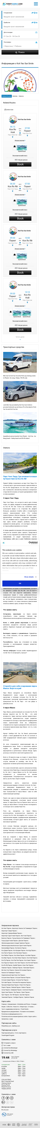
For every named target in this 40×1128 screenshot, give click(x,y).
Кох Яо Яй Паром (7, 965)
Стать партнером (20, 1033)
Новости (16, 1006)
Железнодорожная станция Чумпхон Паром (15, 943)
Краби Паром (17, 965)
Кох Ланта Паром (7, 953)
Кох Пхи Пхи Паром (17, 960)
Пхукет (27, 131)
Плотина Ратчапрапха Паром (21, 982)
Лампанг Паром (6, 967)
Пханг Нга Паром (25, 985)
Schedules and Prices (23, 1004)
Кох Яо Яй (13, 186)
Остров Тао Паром (22, 980)
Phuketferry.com (6, 1026)
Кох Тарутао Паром (8, 963)
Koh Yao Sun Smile (24, 119)
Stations (21, 96)
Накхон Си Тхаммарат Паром (11, 972)
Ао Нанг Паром (6, 928)
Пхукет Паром (6, 987)
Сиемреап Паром (16, 990)
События (9, 1006)
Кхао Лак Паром (28, 965)
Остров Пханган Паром (22, 977)
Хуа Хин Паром (24, 995)
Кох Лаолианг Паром (20, 953)
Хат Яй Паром (14, 995)
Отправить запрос (10, 1043)
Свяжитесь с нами (7, 1019)
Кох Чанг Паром (20, 963)
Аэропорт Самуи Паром (9, 931)
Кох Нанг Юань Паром (19, 958)
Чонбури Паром (18, 997)
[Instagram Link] (11, 1098)
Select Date (9, 109)
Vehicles (14, 96)
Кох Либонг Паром (7, 955)
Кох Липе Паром (19, 955)
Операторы (23, 1006)
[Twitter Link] (7, 1098)
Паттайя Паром (6, 982)
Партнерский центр (8, 1033)
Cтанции (33, 1004)
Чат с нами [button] (7, 1045)
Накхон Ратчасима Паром (23, 970)
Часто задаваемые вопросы (11, 1009)
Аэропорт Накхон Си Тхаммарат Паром (24, 928)
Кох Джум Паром (7, 950)
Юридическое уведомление (10, 1011)
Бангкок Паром (6, 938)
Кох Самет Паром (29, 960)
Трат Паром (5, 995)
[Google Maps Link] (3, 1102)
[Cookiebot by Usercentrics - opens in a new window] (29, 542)
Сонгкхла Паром (28, 990)
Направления (12, 1004)
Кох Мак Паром (30, 955)
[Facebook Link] (3, 1098)
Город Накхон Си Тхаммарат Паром (23, 938)
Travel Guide (24, 1009)
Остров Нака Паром (8, 977)
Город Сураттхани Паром (9, 940)
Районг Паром (26, 987)
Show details (29, 577)
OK (20, 583)
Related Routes (6, 96)
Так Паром (17, 992)
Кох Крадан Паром (19, 950)
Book (20, 164)
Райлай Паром (15, 987)
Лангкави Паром (28, 967)
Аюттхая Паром (26, 935)
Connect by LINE (8, 1053)
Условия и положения (27, 1011)
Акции (3, 1006)
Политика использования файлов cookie (14, 1016)
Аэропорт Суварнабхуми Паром (11, 933)
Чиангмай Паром (7, 997)
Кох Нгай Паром (32, 958)
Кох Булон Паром (20, 948)
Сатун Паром (6, 990)
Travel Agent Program (8, 1035)
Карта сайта (32, 1016)
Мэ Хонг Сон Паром (8, 970)
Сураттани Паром (7, 992)
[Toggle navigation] (36, 3)
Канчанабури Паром (8, 948)
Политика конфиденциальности (12, 1014)
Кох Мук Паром (6, 958)
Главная (4, 1004)
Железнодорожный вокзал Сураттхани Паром (16, 945)
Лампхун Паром (17, 967)
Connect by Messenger (10, 1048)
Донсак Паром (23, 940)
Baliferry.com (16, 1026)
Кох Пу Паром (6, 960)
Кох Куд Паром (30, 950)
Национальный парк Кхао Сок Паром (13, 975)
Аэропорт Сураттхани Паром (11, 935)
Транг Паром (25, 992)
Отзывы (30, 1006)
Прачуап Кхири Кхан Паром (10, 985)
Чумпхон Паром (29, 997)
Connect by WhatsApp (10, 1050)
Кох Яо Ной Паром (31, 963)
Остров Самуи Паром (8, 980)
